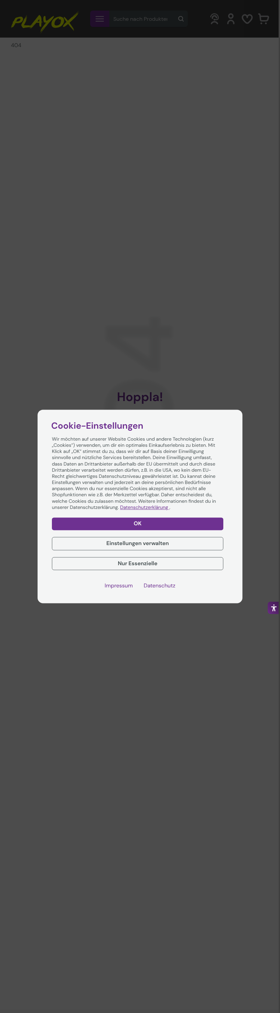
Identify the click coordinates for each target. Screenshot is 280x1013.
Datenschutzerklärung (144, 507)
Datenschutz (160, 586)
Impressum (119, 586)
